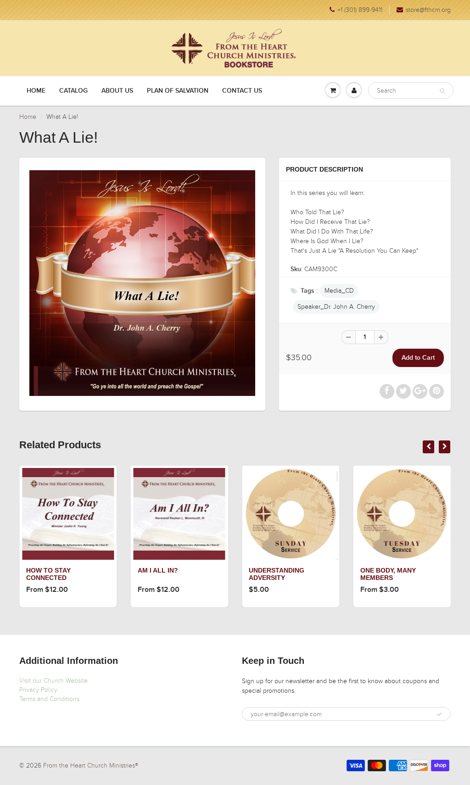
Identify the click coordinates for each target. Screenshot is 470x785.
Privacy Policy (38, 690)
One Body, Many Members (388, 574)
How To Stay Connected (48, 574)
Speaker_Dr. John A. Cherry (336, 307)
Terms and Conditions (49, 699)
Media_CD (339, 291)
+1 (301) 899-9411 (359, 10)
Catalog (73, 91)
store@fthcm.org (428, 10)
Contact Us (242, 91)
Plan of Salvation (177, 91)
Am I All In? (158, 570)
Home (36, 91)
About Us (117, 91)
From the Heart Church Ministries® (90, 765)
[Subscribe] (439, 714)
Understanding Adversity (276, 574)
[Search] (442, 91)
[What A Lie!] (142, 283)
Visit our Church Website (53, 681)
